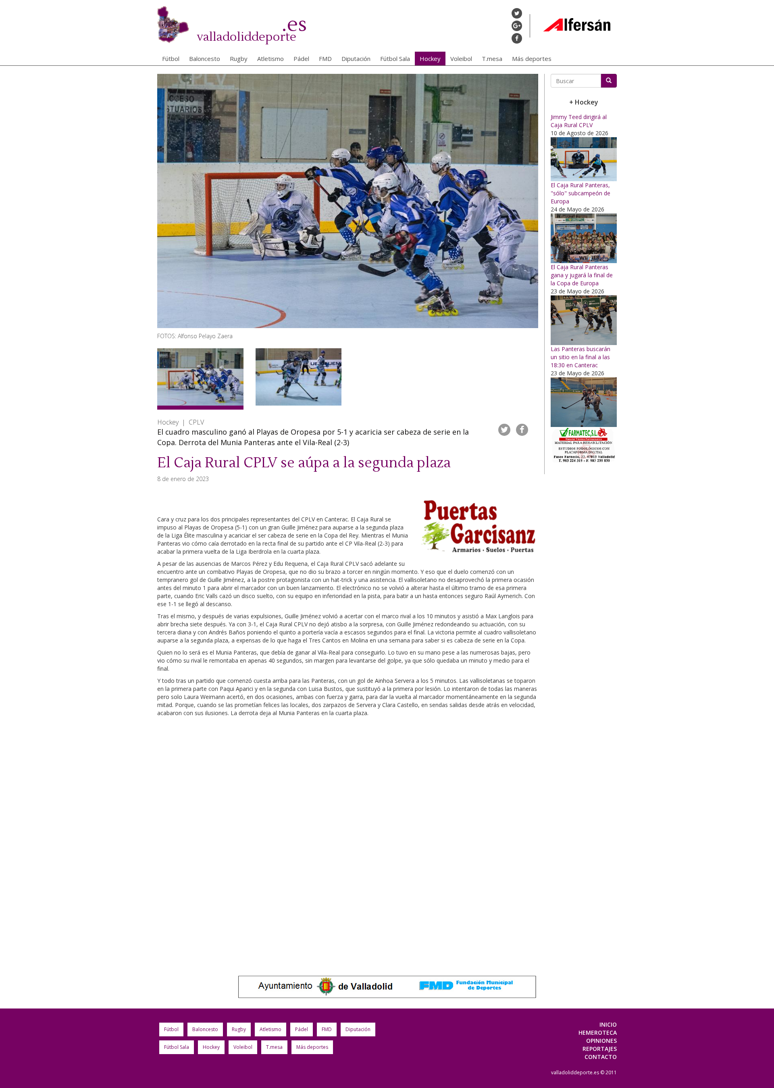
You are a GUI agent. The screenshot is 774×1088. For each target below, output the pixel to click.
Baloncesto (204, 58)
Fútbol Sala (395, 58)
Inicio (608, 1024)
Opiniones (601, 1040)
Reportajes (600, 1048)
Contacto (601, 1057)
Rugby (239, 58)
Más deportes (531, 58)
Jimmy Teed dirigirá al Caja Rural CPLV (579, 121)
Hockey (430, 58)
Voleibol (461, 58)
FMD (325, 58)
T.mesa (492, 58)
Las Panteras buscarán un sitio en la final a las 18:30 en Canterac (580, 357)
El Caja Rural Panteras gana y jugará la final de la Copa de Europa (582, 275)
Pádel (301, 58)
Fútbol (170, 58)
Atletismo (270, 58)
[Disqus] (347, 842)
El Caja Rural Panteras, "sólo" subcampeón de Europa (580, 193)
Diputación (355, 58)
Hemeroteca (597, 1032)
